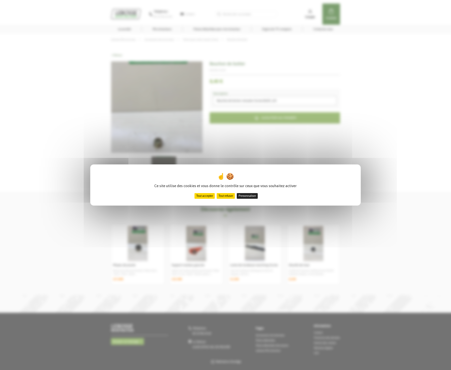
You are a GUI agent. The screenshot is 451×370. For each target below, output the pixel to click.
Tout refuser (225, 195)
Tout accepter (204, 195)
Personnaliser (247, 195)
